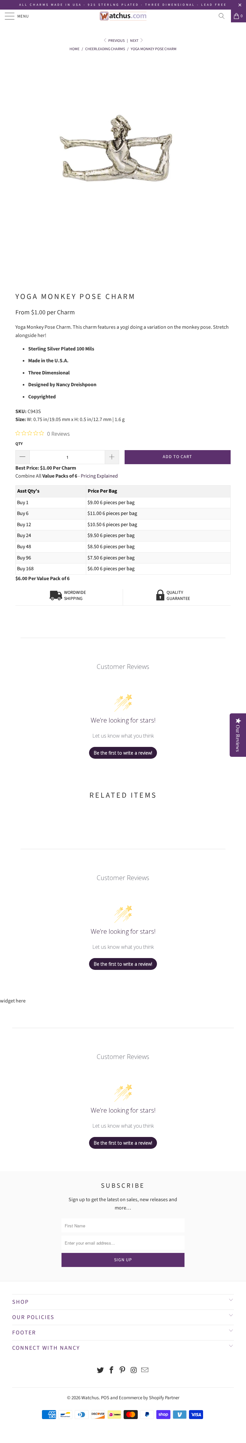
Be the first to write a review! (123, 753)
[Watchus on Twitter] (100, 1371)
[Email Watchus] (145, 1371)
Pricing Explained (99, 476)
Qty (19, 444)
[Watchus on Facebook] (111, 1371)
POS (105, 1397)
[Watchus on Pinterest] (122, 1371)
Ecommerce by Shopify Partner (149, 1397)
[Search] (224, 16)
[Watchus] (123, 16)
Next (134, 40)
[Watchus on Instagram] (134, 1371)
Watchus (90, 1397)
